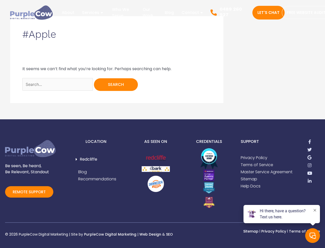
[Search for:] (58, 84)
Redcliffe (88, 159)
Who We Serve (120, 12)
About (68, 12)
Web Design (150, 234)
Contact (190, 12)
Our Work (148, 12)
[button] (96, 159)
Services (90, 12)
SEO (169, 234)
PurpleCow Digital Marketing (110, 234)
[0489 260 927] (213, 12)
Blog (169, 12)
